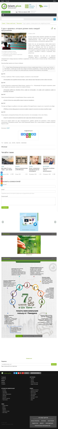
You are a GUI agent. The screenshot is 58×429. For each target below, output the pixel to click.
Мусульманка (33, 394)
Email (2, 189)
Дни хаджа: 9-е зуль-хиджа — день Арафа (6, 169)
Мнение (32, 378)
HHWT (8, 128)
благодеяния (49, 423)
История (4, 389)
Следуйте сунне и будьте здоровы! (10, 52)
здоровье (6, 142)
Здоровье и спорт (34, 396)
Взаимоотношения (34, 389)
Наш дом (32, 398)
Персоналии (5, 399)
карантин (18, 142)
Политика (4, 391)
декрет (42, 423)
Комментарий (4, 196)
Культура (17, 166)
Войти (54, 1)
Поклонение (19, 23)
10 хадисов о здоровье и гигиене (9, 51)
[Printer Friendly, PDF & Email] (52, 28)
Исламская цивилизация (8, 388)
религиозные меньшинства (42, 425)
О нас (26, 373)
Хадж (2, 166)
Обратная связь (35, 373)
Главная (3, 23)
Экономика (5, 392)
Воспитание (46, 166)
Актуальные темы (34, 382)
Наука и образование (7, 394)
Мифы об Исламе (34, 384)
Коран (46, 6)
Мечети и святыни (6, 398)
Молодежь (33, 395)
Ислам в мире (5, 405)
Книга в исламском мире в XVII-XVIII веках (21, 169)
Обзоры (32, 381)
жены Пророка (35, 420)
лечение (43, 420)
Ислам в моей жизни (11, 23)
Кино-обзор (5, 412)
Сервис (3, 384)
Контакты (8, 424)
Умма (2, 404)
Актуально (32, 377)
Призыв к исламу (6, 411)
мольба (13, 142)
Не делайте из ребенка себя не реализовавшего (48, 170)
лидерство (35, 423)
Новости (3, 378)
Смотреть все (29, 254)
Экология (4, 395)
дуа (10, 142)
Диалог (4, 406)
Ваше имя (3, 184)
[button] (5, 12)
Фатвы (3, 382)
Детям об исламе (34, 391)
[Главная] (11, 6)
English (2, 1)
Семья (31, 388)
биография (51, 420)
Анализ (31, 166)
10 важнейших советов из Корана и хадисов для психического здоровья (12, 55)
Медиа (3, 380)
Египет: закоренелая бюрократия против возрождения (34, 170)
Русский (7, 1)
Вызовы (4, 408)
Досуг (32, 399)
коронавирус (24, 142)
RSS (12, 424)
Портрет (4, 409)
